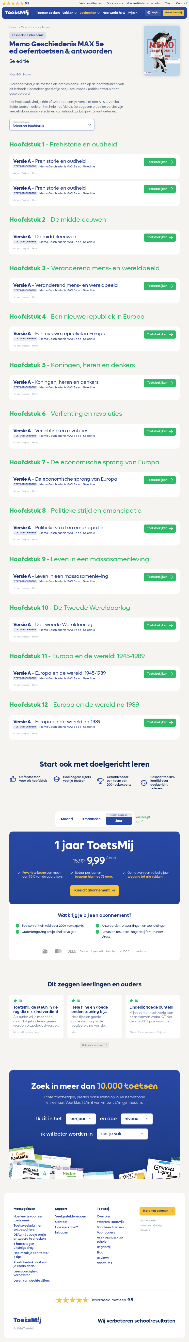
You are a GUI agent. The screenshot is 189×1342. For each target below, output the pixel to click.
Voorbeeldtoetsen (110, 1227)
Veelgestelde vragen (70, 1216)
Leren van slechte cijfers (31, 1281)
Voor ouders (106, 1232)
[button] (51, 125)
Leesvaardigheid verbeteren (26, 1273)
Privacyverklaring (151, 1225)
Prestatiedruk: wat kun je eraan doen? (30, 1264)
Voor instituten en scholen (110, 1240)
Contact (61, 1222)
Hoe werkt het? (66, 1227)
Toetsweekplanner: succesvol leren (28, 1227)
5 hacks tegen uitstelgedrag (24, 1246)
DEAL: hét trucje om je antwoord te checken (30, 1236)
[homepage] (17, 13)
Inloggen (61, 1232)
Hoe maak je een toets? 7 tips (31, 1255)
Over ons (103, 1216)
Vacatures (104, 1263)
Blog (100, 1252)
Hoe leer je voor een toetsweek (28, 1218)
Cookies (145, 1230)
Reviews (103, 1258)
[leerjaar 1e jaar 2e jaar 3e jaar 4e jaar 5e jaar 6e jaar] (81, 1118)
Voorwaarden (148, 1220)
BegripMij (104, 1247)
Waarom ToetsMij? (110, 1222)
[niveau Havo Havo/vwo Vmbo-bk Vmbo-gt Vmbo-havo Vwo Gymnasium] (137, 1118)
